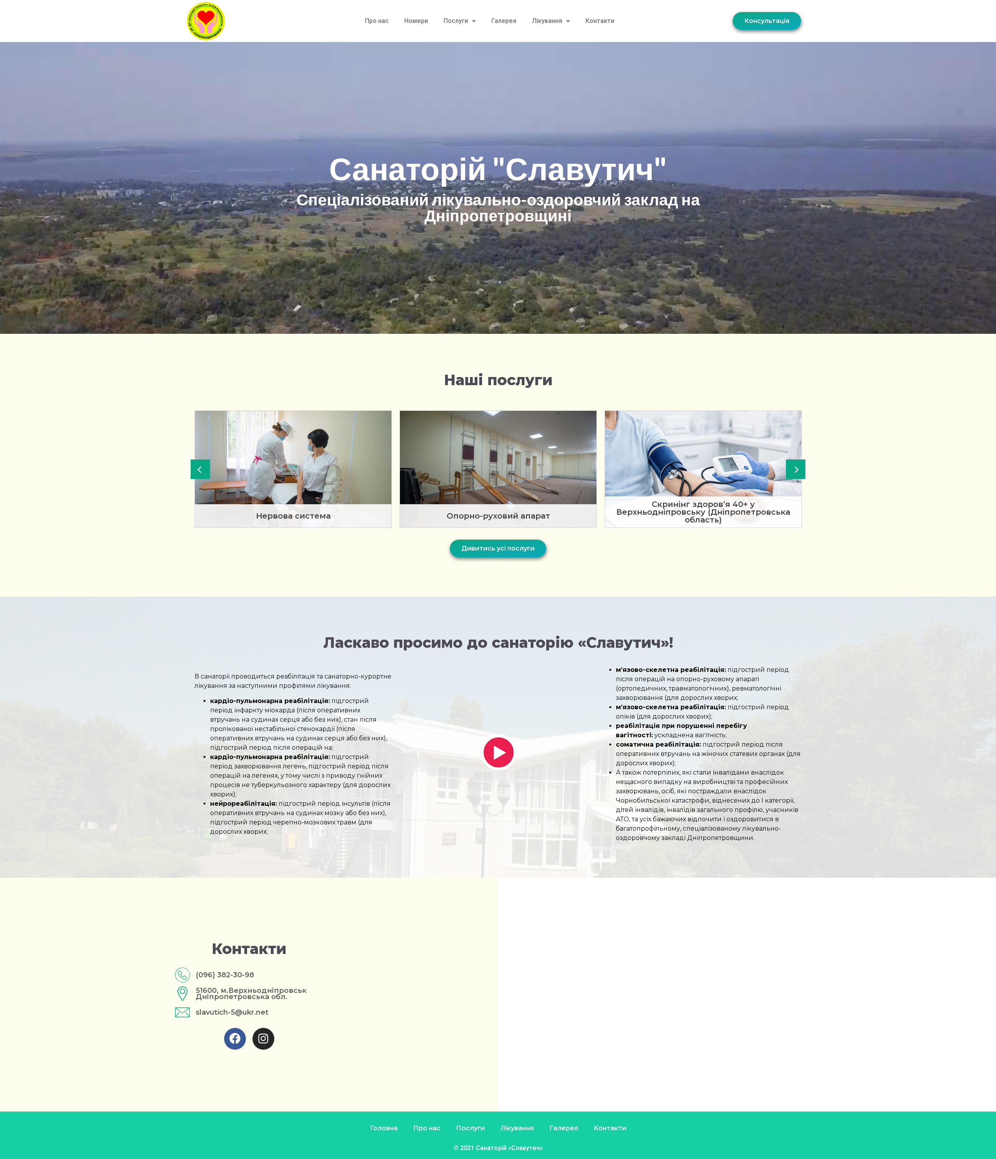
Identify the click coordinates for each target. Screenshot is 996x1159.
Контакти (600, 21)
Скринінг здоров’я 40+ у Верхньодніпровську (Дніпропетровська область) (498, 512)
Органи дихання (703, 516)
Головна (384, 1128)
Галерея (503, 21)
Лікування (547, 21)
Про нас (377, 21)
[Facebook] (235, 1038)
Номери (416, 21)
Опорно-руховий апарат (293, 516)
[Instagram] (263, 1038)
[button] (200, 469)
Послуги (456, 21)
